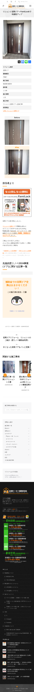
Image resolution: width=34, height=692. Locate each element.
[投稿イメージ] (4, 644)
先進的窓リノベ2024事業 (10, 250)
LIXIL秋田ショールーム (12, 587)
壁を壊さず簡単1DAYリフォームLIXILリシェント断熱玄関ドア (25, 382)
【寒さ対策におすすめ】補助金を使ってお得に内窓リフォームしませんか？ (19, 656)
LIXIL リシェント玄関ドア (11, 111)
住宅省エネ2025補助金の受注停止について (18, 650)
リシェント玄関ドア (9, 226)
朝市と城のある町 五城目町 (13, 629)
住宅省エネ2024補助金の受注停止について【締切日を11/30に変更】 (19, 670)
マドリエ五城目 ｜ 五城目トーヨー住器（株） (18, 597)
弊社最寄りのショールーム (11, 583)
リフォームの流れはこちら (11, 475)
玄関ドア (13, 326)
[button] (5, 375)
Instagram (8, 619)
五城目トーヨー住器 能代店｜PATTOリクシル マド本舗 (18, 602)
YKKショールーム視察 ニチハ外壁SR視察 (18, 676)
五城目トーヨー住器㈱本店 (17, 311)
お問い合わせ (12, 477)
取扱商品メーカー (9, 573)
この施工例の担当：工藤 (17, 292)
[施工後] (17, 162)
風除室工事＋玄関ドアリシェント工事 (9, 379)
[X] (19, 62)
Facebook (8, 622)
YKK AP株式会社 (10, 580)
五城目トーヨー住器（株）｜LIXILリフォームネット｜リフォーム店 (18, 607)
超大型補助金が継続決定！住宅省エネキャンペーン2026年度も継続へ (19, 643)
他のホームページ (9, 594)
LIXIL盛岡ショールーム (12, 590)
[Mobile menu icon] (30, 6)
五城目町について (9, 626)
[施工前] (17, 132)
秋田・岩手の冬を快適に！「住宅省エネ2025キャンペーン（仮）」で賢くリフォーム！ (19, 663)
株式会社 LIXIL (10, 576)
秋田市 (18, 326)
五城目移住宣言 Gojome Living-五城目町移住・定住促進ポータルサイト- (18, 634)
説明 (9, 367)
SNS (6, 612)
